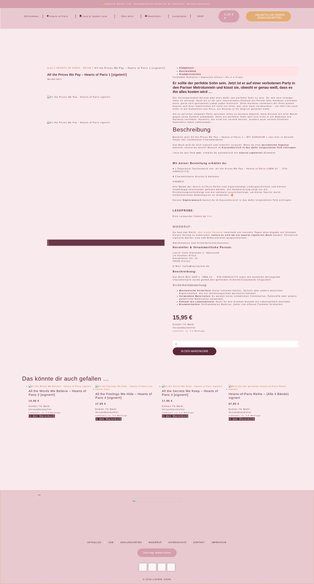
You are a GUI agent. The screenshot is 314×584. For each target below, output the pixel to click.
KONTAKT (199, 542)
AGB (110, 542)
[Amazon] (171, 567)
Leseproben (179, 16)
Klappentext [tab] (186, 68)
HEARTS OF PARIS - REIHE (73, 68)
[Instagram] (143, 567)
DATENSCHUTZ (178, 542)
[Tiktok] (152, 567)
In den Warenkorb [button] (42, 416)
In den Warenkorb (194, 351)
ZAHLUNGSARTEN (131, 542)
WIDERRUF (155, 542)
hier (209, 216)
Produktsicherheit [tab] (190, 74)
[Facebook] (162, 567)
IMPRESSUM (219, 542)
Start (50, 68)
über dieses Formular (210, 232)
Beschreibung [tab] (187, 71)
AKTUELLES (94, 542)
